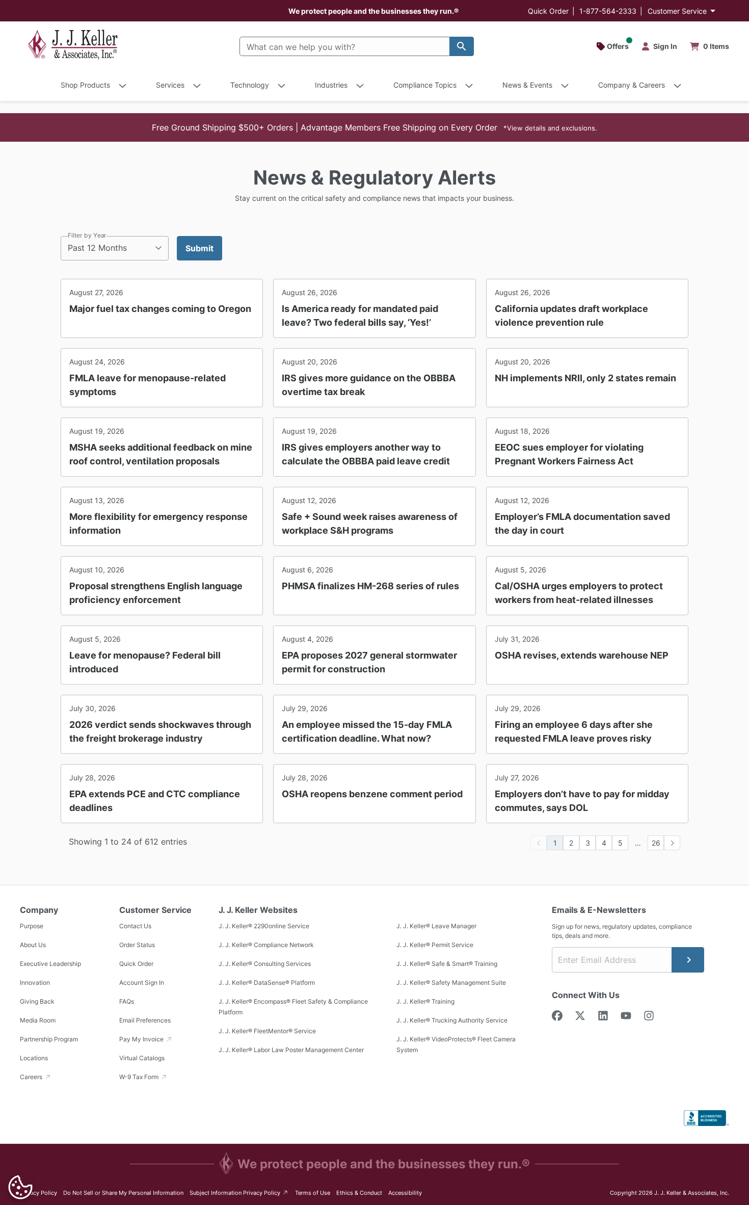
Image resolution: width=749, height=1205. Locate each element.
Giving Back (37, 1001)
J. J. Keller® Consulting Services (265, 963)
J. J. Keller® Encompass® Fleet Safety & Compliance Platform (293, 1007)
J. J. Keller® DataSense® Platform (267, 982)
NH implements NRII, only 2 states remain (585, 378)
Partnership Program (49, 1039)
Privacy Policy (38, 1192)
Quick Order (548, 11)
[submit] (688, 960)
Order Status (137, 945)
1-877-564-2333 (607, 11)
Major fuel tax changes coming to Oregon (160, 308)
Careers (32, 1077)
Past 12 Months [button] (97, 248)
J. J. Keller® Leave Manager (436, 926)
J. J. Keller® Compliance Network (266, 945)
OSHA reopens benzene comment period (372, 794)
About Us (33, 945)
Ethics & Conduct (359, 1192)
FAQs (126, 1001)
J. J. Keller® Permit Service (434, 945)
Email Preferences (145, 1020)
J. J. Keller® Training (425, 1001)
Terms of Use (312, 1192)
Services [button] (170, 85)
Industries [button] (331, 85)
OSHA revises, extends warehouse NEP (581, 655)
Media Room (38, 1020)
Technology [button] (249, 85)
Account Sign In (141, 982)
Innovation (35, 982)
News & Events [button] (527, 85)
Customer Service (677, 11)
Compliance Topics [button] (425, 85)
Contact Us (135, 926)
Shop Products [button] (85, 85)
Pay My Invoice (142, 1039)
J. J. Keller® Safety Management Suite (451, 982)
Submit (199, 248)
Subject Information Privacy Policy (239, 1192)
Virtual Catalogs (142, 1058)
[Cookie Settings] (20, 1187)
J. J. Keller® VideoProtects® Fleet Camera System (456, 1044)
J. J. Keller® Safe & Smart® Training (446, 963)
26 (656, 843)
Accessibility (405, 1192)
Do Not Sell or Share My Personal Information (123, 1192)
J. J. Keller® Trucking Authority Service (451, 1020)
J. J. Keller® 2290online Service (264, 926)
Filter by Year (87, 235)
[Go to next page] (672, 842)
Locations (34, 1058)
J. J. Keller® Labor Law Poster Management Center (291, 1050)
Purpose (31, 926)
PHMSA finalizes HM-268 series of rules (370, 586)
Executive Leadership (50, 963)
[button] (374, 127)
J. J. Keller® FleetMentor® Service (267, 1031)
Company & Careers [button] (631, 85)
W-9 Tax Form (139, 1077)
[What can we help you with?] (461, 46)
